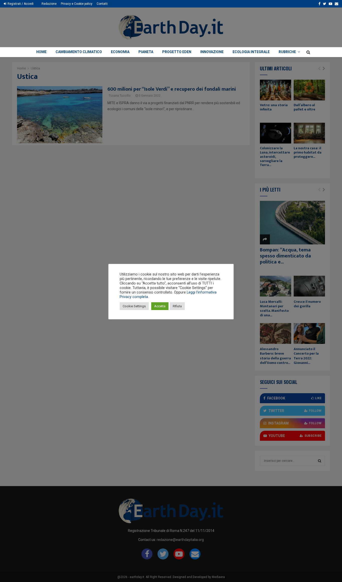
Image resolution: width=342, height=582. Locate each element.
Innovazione (212, 52)
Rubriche (287, 52)
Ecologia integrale (251, 52)
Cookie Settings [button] (134, 306)
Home (41, 52)
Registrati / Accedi (20, 4)
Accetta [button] (159, 306)
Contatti (102, 4)
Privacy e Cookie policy (76, 4)
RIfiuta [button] (177, 306)
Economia (120, 52)
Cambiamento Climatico (79, 52)
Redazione (49, 4)
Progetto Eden (176, 52)
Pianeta (145, 52)
